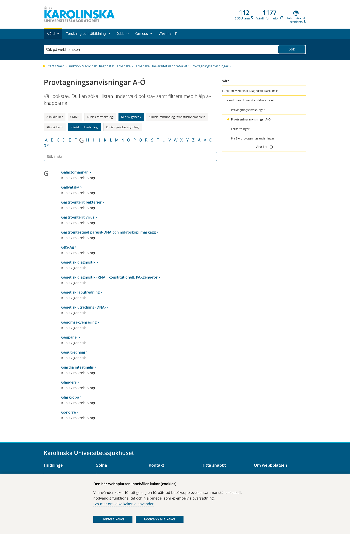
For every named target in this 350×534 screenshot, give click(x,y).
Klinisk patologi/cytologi (122, 127)
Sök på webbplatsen (63, 49)
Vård (60, 66)
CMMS (74, 117)
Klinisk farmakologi (100, 117)
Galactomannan (75, 172)
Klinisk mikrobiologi (84, 127)
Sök (292, 49)
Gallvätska (70, 187)
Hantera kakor (112, 519)
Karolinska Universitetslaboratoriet (160, 66)
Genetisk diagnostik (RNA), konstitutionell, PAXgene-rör (109, 277)
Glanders (69, 382)
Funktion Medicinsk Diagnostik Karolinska (99, 66)
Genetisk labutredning (80, 292)
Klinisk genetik (131, 117)
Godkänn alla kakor (159, 519)
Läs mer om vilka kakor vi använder (123, 503)
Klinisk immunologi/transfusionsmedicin (177, 117)
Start (50, 66)
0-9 (46, 145)
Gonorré (68, 412)
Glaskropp (70, 397)
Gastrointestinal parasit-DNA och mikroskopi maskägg (108, 232)
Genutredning (73, 352)
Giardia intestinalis (77, 367)
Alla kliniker (54, 117)
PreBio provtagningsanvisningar (252, 138)
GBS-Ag (67, 247)
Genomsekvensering (79, 322)
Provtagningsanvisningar (209, 66)
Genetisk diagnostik (78, 262)
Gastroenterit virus (77, 217)
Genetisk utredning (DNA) (83, 307)
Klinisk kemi (54, 127)
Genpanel (69, 337)
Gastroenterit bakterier (81, 202)
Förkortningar (240, 129)
